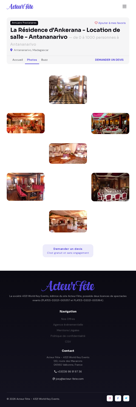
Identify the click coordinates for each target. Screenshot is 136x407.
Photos (32, 60)
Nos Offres (68, 319)
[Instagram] (110, 398)
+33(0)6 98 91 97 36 (69, 371)
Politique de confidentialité (68, 336)
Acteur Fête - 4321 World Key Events (37, 398)
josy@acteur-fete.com (70, 378)
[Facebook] (118, 398)
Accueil (17, 60)
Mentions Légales (68, 330)
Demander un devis (109, 60)
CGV (68, 341)
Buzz (44, 60)
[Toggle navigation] (124, 6)
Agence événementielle (68, 324)
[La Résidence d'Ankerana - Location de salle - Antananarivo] (68, 90)
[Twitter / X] (126, 398)
